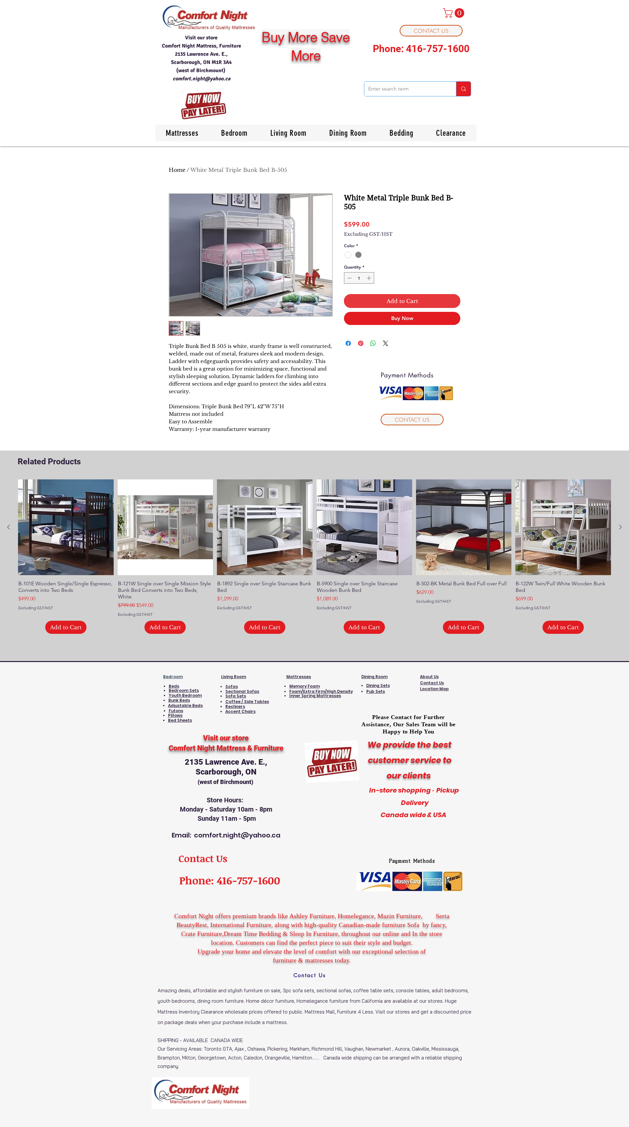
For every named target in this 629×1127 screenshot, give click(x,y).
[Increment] (369, 278)
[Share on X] (386, 343)
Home (177, 170)
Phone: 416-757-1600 (421, 48)
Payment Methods (412, 861)
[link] (455, 13)
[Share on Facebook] (348, 343)
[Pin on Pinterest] (361, 343)
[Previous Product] (8, 527)
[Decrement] (349, 278)
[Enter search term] (463, 89)
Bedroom (173, 676)
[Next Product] (620, 527)
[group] (314, 556)
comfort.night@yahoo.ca (201, 78)
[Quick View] (66, 527)
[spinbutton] (359, 278)
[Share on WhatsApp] (373, 343)
